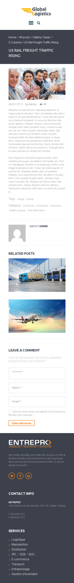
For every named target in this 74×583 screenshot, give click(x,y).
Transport (18, 564)
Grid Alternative (36, 210)
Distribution (19, 549)
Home (13, 38)
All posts (24, 38)
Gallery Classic (42, 38)
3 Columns (15, 43)
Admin (33, 104)
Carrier (30, 199)
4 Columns (42, 205)
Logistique (18, 539)
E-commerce (20, 559)
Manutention (20, 544)
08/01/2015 (16, 104)
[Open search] (38, 23)
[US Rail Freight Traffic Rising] (37, 84)
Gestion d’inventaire (25, 574)
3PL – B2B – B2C (23, 554)
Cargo (20, 199)
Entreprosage (21, 569)
